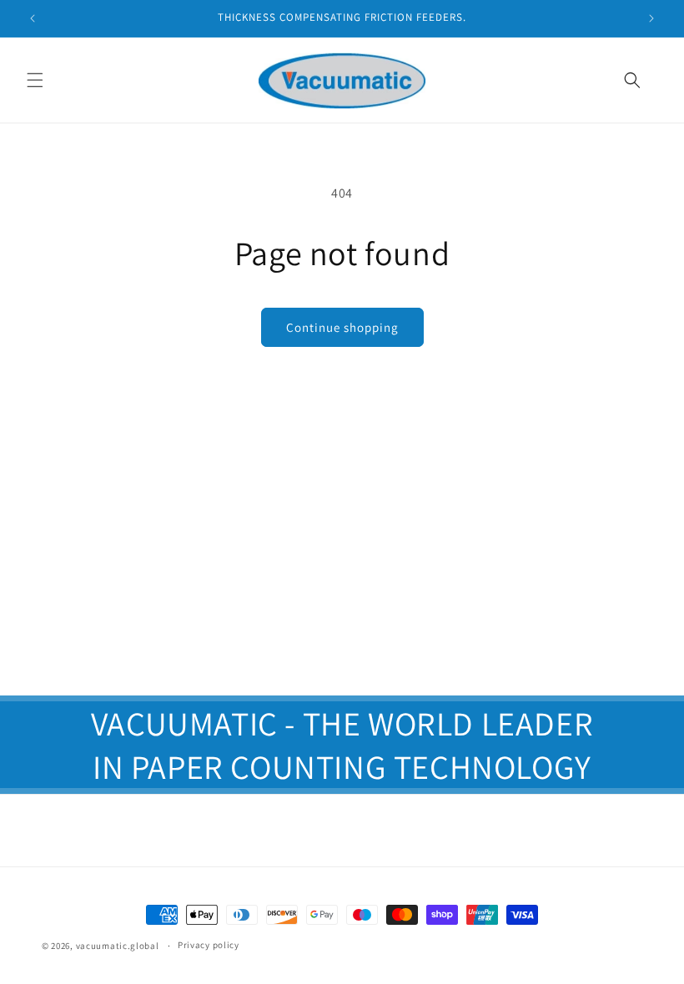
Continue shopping (342, 327)
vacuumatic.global (117, 945)
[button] (35, 80)
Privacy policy (208, 945)
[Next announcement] (651, 18)
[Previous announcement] (32, 18)
